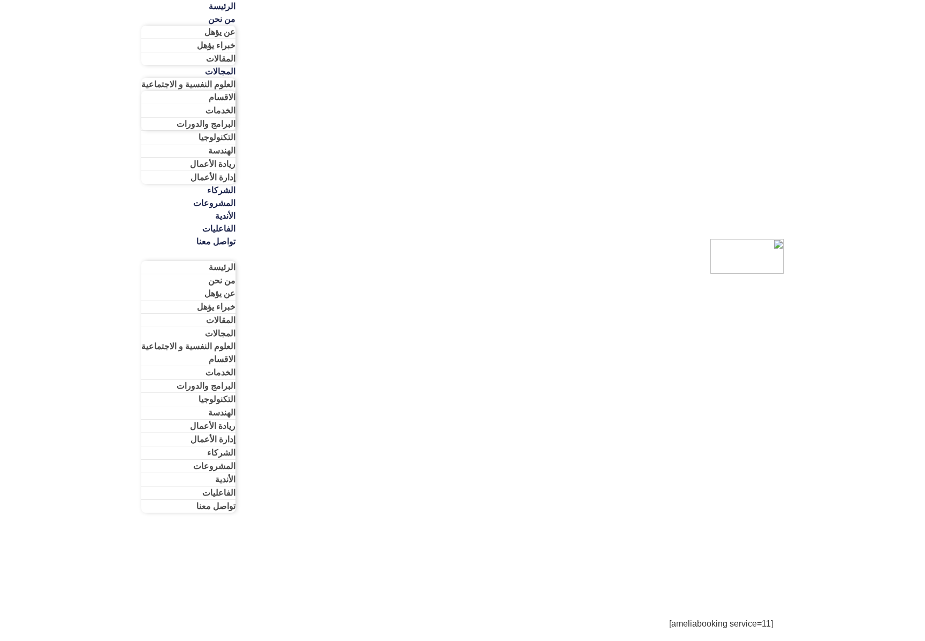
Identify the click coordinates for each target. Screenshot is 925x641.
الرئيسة (222, 267)
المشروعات (214, 202)
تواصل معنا (216, 241)
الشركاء (221, 190)
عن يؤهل (220, 31)
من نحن (222, 19)
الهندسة (222, 150)
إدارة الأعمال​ (213, 177)
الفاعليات (219, 228)
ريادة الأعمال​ (213, 163)
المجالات (220, 71)
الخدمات (221, 110)
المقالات (221, 58)
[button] (188, 254)
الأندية (225, 215)
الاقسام (222, 97)
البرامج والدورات (206, 123)
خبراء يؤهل (216, 45)
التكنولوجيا (217, 137)
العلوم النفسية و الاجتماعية (188, 84)
